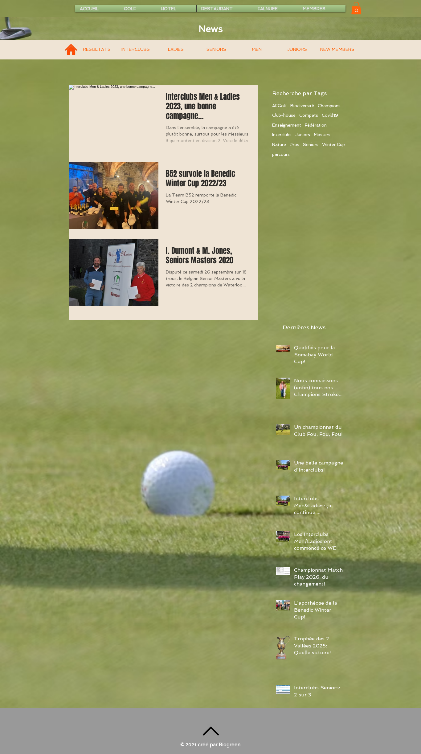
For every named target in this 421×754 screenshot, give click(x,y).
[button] (356, 8)
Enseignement (286, 125)
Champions (329, 105)
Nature (279, 144)
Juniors (302, 134)
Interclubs (282, 134)
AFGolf (279, 105)
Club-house (284, 115)
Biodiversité (302, 105)
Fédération (316, 125)
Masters (322, 134)
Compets (308, 115)
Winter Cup (333, 144)
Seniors (310, 144)
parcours (281, 154)
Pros (294, 144)
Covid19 (330, 115)
